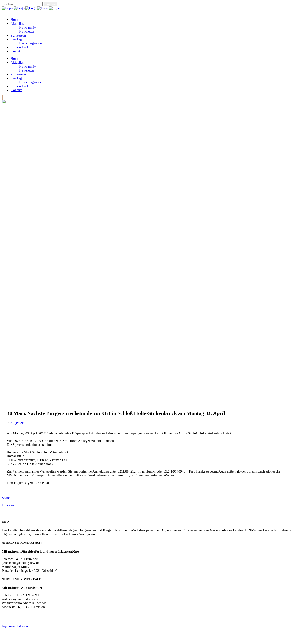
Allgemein (17, 423)
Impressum (8, 626)
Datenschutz (24, 626)
